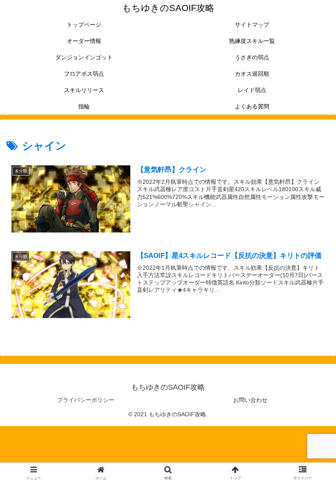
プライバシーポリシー (85, 400)
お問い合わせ (250, 400)
